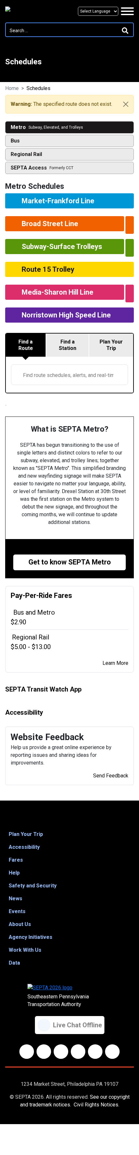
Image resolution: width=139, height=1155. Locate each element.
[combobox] (69, 374)
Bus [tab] (15, 141)
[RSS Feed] (112, 1051)
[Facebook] (26, 1051)
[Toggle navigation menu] (127, 11)
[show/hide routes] (129, 225)
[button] (69, 834)
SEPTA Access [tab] (42, 168)
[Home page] (34, 11)
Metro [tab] (47, 127)
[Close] (126, 104)
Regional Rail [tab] (26, 154)
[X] (61, 1051)
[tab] (26, 345)
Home (12, 88)
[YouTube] (78, 1051)
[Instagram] (95, 1051)
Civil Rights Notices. (96, 1105)
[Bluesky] (44, 1051)
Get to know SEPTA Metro (69, 562)
